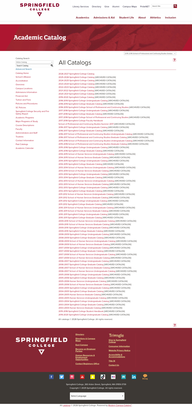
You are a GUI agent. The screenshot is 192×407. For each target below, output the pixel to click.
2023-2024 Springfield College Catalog (76, 84)
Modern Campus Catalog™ (120, 405)
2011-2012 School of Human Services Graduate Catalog (83, 197)
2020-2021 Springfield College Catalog (76, 94)
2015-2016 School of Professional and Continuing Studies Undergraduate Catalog (95, 140)
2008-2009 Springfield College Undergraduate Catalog (84, 234)
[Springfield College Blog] (145, 376)
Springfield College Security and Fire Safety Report (32, 112)
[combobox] (150, 53)
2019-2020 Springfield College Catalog (76, 97)
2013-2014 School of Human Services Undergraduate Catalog (86, 167)
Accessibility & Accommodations (117, 355)
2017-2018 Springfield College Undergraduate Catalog (83, 110)
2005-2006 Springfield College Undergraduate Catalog (84, 274)
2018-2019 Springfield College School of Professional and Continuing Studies (94, 107)
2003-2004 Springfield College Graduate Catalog (81, 304)
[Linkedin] (134, 376)
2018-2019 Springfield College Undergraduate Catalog (83, 100)
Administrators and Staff (26, 133)
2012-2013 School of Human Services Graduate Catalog (84, 184)
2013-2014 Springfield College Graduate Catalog (80, 177)
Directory (96, 6)
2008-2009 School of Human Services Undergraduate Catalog (87, 241)
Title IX (112, 361)
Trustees (19, 136)
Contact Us (114, 365)
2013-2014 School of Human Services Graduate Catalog (84, 171)
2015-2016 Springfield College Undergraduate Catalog (83, 147)
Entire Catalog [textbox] (21, 62)
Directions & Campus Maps (85, 339)
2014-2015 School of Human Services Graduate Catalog (84, 157)
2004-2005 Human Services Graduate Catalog (80, 294)
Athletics (155, 17)
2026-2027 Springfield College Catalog (76, 74)
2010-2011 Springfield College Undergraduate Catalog (83, 214)
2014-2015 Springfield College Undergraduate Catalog (83, 160)
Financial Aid (22, 96)
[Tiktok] (103, 376)
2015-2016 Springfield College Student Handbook (81, 311)
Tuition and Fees (23, 100)
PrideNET (145, 6)
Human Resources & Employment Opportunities (85, 357)
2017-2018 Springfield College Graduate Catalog (80, 114)
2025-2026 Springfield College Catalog (76, 77)
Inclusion (170, 17)
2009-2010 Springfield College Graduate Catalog (81, 231)
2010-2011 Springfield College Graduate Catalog (80, 217)
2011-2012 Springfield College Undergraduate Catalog (83, 201)
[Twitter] (61, 376)
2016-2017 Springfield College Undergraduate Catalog (83, 127)
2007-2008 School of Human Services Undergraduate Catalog (87, 254)
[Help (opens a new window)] (174, 59)
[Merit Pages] (123, 376)
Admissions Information (26, 92)
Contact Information (25, 140)
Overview (20, 84)
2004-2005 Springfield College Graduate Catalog (81, 291)
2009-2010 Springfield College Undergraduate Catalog (83, 227)
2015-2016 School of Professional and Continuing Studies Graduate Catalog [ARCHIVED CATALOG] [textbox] (150, 54)
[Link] (39, 17)
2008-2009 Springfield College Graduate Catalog (81, 237)
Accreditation (22, 80)
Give (106, 6)
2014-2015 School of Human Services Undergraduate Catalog (86, 154)
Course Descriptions (25, 125)
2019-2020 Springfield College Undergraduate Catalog (83, 314)
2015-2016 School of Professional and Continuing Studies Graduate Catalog (93, 144)
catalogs (66, 405)
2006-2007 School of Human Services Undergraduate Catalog (87, 271)
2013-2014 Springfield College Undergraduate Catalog (83, 174)
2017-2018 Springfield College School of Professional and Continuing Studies (93, 117)
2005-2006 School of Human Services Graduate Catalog (84, 284)
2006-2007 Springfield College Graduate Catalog (81, 264)
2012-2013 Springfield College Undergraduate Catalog (83, 187)
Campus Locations (24, 88)
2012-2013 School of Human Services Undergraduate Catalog (86, 181)
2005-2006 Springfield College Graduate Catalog (81, 278)
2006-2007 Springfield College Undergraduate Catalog (84, 261)
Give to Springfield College (117, 341)
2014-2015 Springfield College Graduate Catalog (80, 164)
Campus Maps (130, 6)
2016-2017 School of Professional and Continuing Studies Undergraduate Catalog (95, 134)
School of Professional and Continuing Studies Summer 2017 (86, 124)
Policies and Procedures (26, 103)
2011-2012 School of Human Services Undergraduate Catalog (86, 194)
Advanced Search (24, 69)
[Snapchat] (92, 376)
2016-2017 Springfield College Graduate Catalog (80, 130)
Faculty (19, 129)
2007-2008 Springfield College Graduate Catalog (81, 251)
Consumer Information (119, 346)
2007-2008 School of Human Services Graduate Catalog (84, 258)
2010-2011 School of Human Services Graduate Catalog (83, 211)
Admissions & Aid (104, 17)
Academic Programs (25, 117)
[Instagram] (72, 376)
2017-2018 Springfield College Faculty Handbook (81, 120)
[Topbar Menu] (176, 3)
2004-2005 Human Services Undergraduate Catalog (82, 298)
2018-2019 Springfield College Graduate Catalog (80, 104)
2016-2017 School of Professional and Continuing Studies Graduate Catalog (93, 137)
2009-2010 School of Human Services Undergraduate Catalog (87, 221)
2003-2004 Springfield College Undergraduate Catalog (84, 301)
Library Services (81, 6)
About (142, 17)
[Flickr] (113, 376)
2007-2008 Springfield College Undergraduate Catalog (84, 248)
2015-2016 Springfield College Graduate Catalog (80, 151)
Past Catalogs (22, 144)
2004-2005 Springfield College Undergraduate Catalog (84, 288)
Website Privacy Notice (119, 350)
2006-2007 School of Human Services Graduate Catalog (84, 267)
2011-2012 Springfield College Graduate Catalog (80, 204)
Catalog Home (22, 73)
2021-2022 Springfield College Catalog (76, 90)
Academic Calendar (25, 148)
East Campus (81, 345)
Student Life (126, 17)
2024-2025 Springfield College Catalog (76, 80)
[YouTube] (82, 376)
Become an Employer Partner (85, 350)
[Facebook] (51, 376)
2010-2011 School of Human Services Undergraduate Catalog (86, 207)
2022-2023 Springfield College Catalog (76, 87)
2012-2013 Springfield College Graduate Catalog (80, 191)
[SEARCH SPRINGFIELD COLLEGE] (175, 6)
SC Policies (21, 107)
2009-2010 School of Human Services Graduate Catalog (84, 224)
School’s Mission (23, 77)
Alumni (115, 6)
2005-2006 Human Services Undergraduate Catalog (82, 281)
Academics (82, 17)
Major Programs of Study (27, 121)
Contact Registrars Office (87, 363)
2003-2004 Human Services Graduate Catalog (80, 308)
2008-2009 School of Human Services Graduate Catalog (84, 244)
